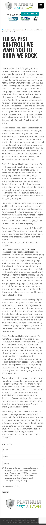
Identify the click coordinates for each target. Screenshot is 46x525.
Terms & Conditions (19, 522)
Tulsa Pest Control (18, 30)
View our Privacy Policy (10, 486)
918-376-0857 (14, 15)
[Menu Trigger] (41, 6)
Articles (9, 30)
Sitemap (33, 520)
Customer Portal (29, 14)
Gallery (36, 522)
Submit (5, 492)
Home (4, 30)
